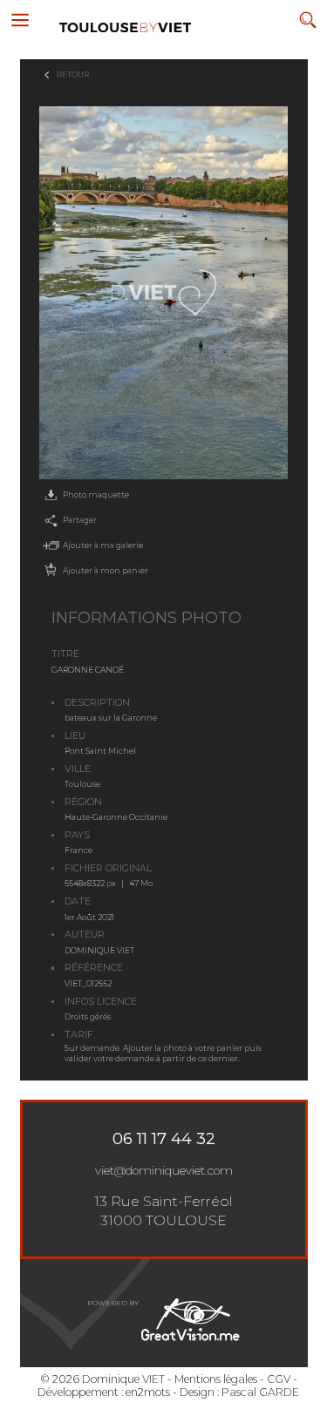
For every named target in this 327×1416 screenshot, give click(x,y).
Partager (80, 520)
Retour (73, 74)
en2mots (148, 1392)
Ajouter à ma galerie (103, 545)
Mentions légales (215, 1379)
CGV (278, 1379)
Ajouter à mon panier (105, 570)
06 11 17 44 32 (163, 1138)
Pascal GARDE (260, 1392)
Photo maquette (96, 494)
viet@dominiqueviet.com (164, 1170)
